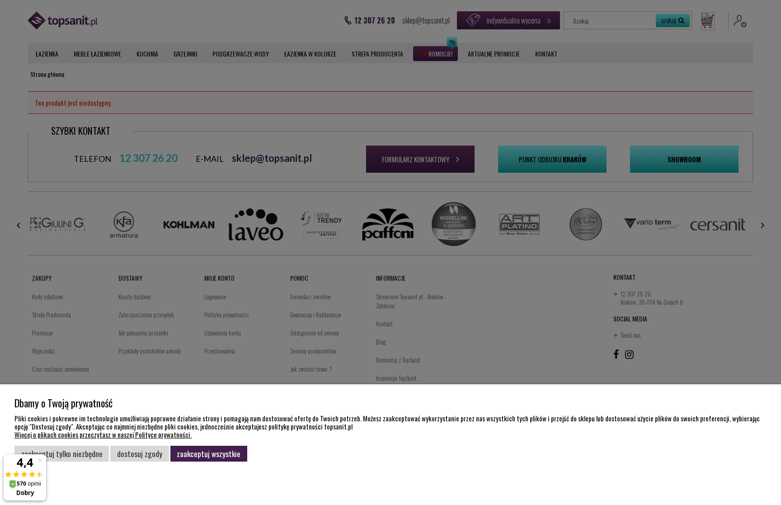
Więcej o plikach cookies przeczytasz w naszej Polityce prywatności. (103, 434)
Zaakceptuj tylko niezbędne (62, 453)
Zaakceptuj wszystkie (208, 453)
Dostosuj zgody (139, 453)
